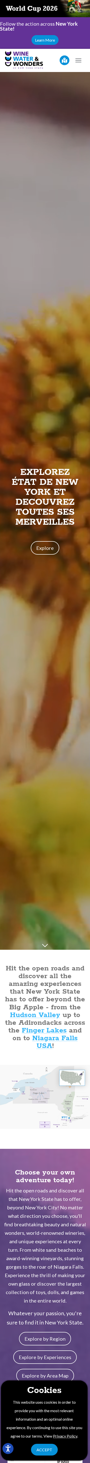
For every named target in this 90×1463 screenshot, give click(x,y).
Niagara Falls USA (55, 1042)
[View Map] (65, 60)
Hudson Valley (35, 1015)
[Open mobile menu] (78, 60)
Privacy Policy (65, 1436)
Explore (45, 548)
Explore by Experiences (45, 1357)
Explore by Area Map (45, 1376)
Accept (44, 1449)
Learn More (45, 40)
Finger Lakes (44, 1030)
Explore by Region (45, 1339)
